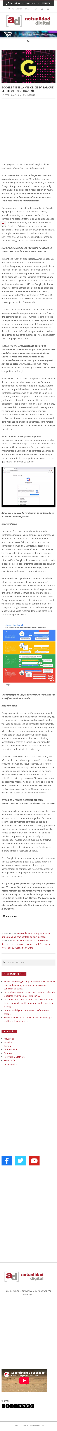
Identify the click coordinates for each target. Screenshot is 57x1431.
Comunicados (10, 1049)
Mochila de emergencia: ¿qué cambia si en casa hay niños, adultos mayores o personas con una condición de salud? (29, 985)
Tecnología (9, 1060)
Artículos (8, 1042)
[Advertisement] (28, 130)
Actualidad (9, 1038)
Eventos (8, 1053)
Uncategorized (11, 1064)
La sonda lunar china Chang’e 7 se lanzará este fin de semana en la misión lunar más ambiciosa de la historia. (29, 1003)
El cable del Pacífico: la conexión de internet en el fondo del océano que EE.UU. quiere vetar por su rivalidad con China (26, 944)
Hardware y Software (14, 1056)
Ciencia (7, 1046)
